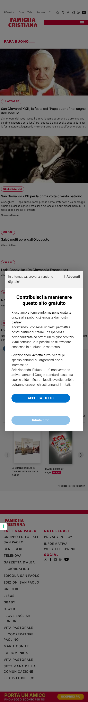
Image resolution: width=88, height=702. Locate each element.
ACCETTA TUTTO (41, 398)
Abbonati (73, 277)
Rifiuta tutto (40, 420)
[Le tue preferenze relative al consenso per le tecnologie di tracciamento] (3, 526)
